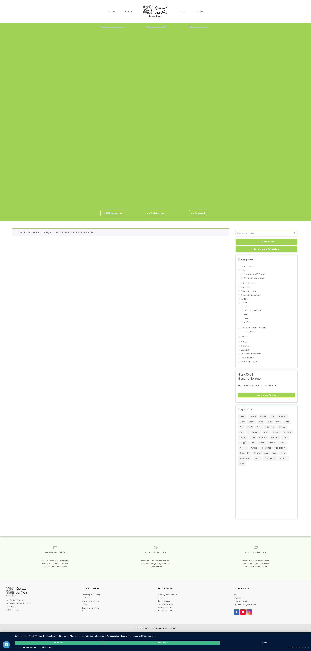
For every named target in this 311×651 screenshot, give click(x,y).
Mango (262, 443)
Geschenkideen (248, 291)
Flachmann (253, 432)
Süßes (244, 342)
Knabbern (248, 331)
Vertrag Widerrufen (166, 607)
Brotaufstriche (247, 357)
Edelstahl (269, 427)
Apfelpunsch (282, 416)
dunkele (249, 427)
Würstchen (283, 458)
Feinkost (244, 336)
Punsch (254, 448)
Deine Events (163, 598)
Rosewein (244, 453)
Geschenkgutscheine (251, 295)
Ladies (285, 437)
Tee (245, 314)
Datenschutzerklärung (243, 601)
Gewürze (245, 346)
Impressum (239, 598)
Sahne (257, 453)
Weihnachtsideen (249, 361)
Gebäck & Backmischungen (254, 327)
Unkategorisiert (248, 283)
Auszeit (242, 422)
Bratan (260, 422)
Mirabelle (272, 443)
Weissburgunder (270, 458)
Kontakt (200, 11)
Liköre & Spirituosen (253, 310)
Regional (266, 448)
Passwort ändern (165, 610)
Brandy (251, 422)
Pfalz (282, 442)
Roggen (280, 448)
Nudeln (244, 298)
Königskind (274, 437)
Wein (246, 318)
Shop (182, 11)
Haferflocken (287, 432)
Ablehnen (58, 642)
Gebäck (266, 432)
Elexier (282, 427)
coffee (278, 422)
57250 (253, 416)
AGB (236, 595)
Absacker (263, 416)
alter (272, 416)
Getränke (245, 302)
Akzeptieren (162, 642)
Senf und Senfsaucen (251, 353)
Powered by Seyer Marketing (246, 605)
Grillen (244, 270)
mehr (264, 642)
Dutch (259, 427)
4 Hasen (242, 416)
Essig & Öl (245, 350)
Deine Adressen (164, 601)
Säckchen (245, 287)
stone (266, 453)
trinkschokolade (245, 458)
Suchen (294, 233)
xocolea (242, 464)
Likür (253, 443)
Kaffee (247, 322)
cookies (287, 422)
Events (128, 11)
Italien (243, 437)
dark (241, 427)
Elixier (241, 432)
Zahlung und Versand (167, 595)
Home (111, 11)
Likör (244, 443)
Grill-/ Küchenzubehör (254, 278)
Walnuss (257, 458)
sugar (274, 453)
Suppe (283, 453)
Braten (269, 422)
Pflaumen (243, 448)
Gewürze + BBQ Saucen (255, 274)
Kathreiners (263, 437)
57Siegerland (247, 266)
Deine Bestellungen (166, 604)
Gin (245, 306)
